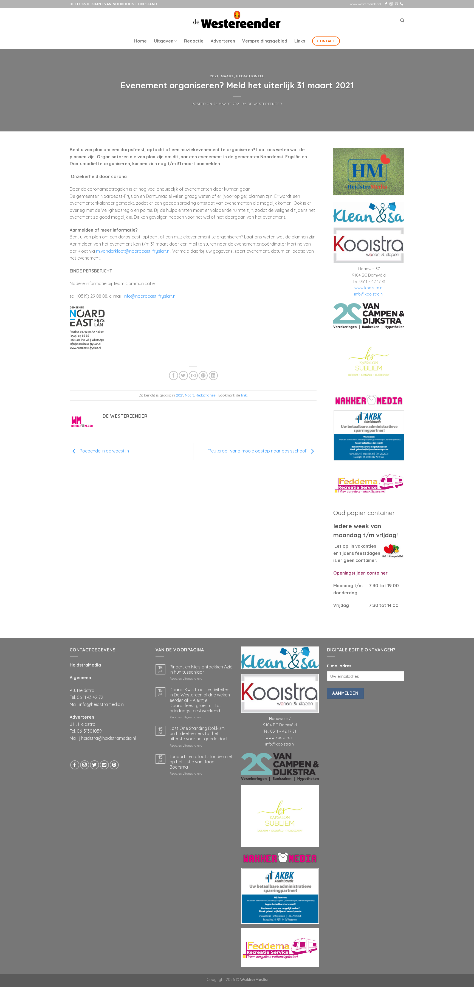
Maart (227, 76)
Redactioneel (250, 76)
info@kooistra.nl (368, 294)
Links (299, 41)
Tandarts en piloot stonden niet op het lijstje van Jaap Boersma (201, 762)
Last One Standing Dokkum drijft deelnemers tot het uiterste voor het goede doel (198, 733)
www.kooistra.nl (368, 287)
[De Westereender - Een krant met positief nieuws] (237, 20)
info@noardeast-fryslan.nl (149, 296)
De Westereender (264, 104)
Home (140, 41)
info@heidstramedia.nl (102, 704)
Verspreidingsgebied (264, 41)
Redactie (194, 41)
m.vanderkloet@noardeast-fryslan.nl (133, 251)
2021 (214, 76)
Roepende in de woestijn (103, 451)
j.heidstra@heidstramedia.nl (107, 738)
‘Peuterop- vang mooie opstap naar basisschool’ (258, 451)
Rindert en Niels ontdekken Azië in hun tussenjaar (201, 669)
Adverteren (223, 41)
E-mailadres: (339, 665)
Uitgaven (163, 41)
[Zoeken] (402, 20)
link (244, 395)
